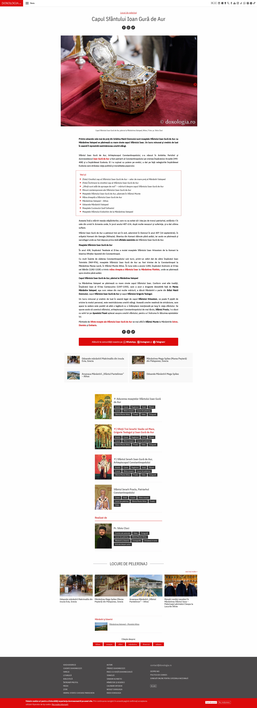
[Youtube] (234, 3)
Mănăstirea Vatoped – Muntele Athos (124, 624)
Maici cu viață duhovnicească (119, 672)
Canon (126, 407)
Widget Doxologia (114, 689)
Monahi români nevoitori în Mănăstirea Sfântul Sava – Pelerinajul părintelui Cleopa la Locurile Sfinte (178, 603)
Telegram (160, 341)
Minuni (151, 407)
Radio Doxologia (114, 693)
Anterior (62, 85)
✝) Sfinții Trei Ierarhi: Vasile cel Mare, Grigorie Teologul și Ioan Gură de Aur (134, 430)
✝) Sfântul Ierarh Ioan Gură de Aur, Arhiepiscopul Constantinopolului (133, 460)
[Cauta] (228, 3)
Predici (135, 414)
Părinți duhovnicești (116, 668)
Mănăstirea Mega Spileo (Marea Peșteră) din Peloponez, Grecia (167, 359)
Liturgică (67, 675)
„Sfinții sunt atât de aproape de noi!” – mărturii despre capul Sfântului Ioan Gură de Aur (123, 186)
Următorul (195, 85)
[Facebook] (231, 3)
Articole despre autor (123, 544)
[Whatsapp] (128, 27)
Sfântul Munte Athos (122, 414)
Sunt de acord (211, 702)
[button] (30, 3)
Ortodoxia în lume (150, 540)
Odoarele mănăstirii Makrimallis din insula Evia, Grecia (103, 359)
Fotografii (152, 414)
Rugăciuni (135, 407)
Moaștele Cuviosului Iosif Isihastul (98, 208)
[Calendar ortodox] (219, 3)
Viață (144, 407)
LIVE (214, 3)
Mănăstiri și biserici (122, 540)
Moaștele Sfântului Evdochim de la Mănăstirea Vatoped (107, 211)
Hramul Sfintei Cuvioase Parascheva (78, 693)
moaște (109, 644)
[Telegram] (251, 3)
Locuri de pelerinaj (128, 12)
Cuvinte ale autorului (122, 533)
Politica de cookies (158, 675)
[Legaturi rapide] (254, 3)
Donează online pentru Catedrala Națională (169, 678)
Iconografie (137, 540)
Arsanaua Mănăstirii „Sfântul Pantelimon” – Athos (103, 375)
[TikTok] (241, 3)
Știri (65, 689)
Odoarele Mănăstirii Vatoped (95, 204)
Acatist (117, 407)
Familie (66, 672)
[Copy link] (133, 27)
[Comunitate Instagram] (247, 3)
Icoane (117, 411)
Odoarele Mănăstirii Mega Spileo (163, 374)
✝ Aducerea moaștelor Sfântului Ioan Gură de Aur (137, 400)
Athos (97, 644)
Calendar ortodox (114, 686)
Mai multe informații (60, 704)
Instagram (145, 341)
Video (144, 414)
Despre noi (154, 671)
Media (65, 686)
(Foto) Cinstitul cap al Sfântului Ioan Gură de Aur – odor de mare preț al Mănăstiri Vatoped (124, 179)
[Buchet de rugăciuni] (225, 3)
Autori (110, 665)
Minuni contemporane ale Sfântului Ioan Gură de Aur (106, 190)
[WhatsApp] (244, 3)
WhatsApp (131, 341)
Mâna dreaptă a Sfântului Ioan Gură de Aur (102, 197)
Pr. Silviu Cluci (121, 528)
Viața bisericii (69, 665)
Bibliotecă (68, 679)
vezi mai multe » (191, 571)
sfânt (120, 644)
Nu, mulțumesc (224, 702)
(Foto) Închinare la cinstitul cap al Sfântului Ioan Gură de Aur (110, 182)
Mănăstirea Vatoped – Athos (95, 200)
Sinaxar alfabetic (114, 679)
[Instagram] (237, 3)
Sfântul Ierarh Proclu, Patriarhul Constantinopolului (131, 491)
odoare (158, 644)
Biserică (146, 644)
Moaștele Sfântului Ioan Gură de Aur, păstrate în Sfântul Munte (111, 193)
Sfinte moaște (129, 411)
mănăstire (132, 644)
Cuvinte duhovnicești (72, 668)
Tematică (110, 675)
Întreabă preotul (70, 682)
